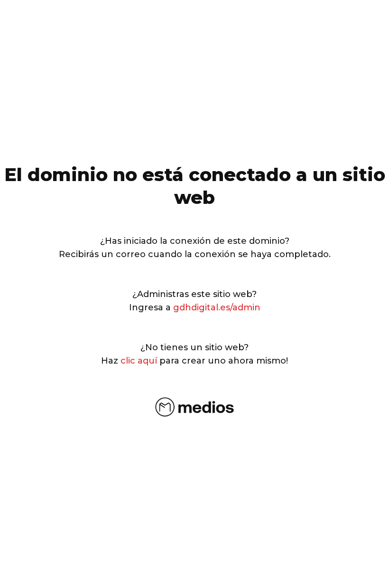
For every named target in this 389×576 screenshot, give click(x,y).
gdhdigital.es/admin (216, 307)
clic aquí (138, 360)
